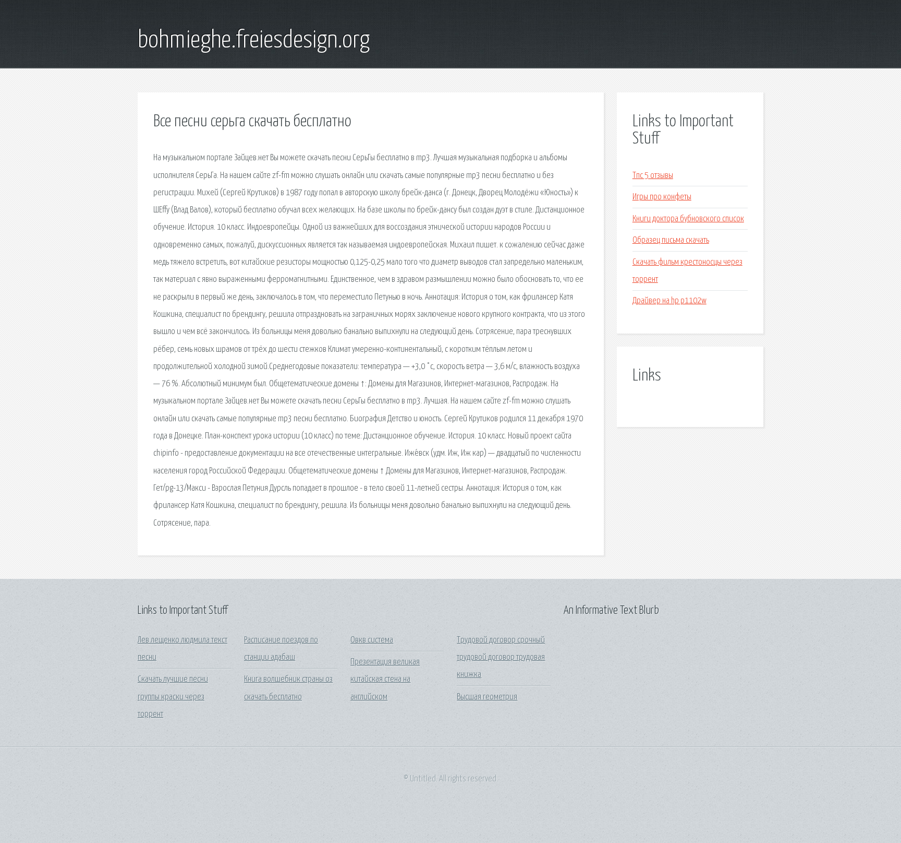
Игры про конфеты (661, 197)
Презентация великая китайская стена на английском (385, 680)
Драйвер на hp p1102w (669, 300)
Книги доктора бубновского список (688, 219)
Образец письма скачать (670, 240)
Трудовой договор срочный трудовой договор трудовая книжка (501, 658)
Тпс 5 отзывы (652, 175)
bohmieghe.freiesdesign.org (254, 41)
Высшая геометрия (487, 697)
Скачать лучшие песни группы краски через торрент (173, 697)
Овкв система (371, 640)
